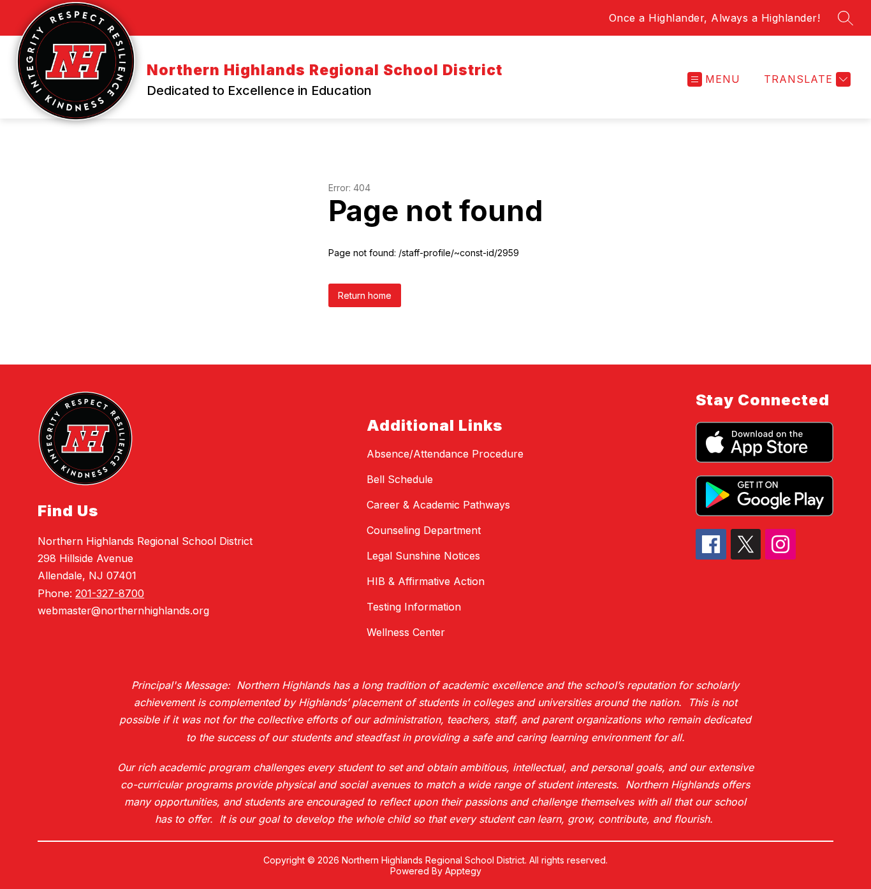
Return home (365, 295)
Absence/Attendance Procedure (445, 453)
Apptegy (463, 870)
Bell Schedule (400, 479)
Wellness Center (406, 632)
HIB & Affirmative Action (426, 581)
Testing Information (414, 606)
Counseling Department (424, 530)
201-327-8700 (109, 593)
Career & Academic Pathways (438, 504)
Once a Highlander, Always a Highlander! (715, 17)
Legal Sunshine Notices (423, 555)
